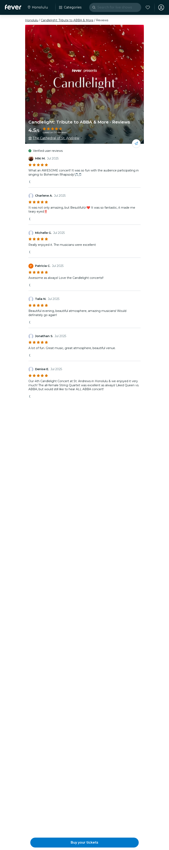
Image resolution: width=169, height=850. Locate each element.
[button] (84, 843)
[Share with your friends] (136, 143)
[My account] (161, 7)
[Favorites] (148, 7)
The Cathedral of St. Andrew (56, 138)
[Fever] (13, 7)
